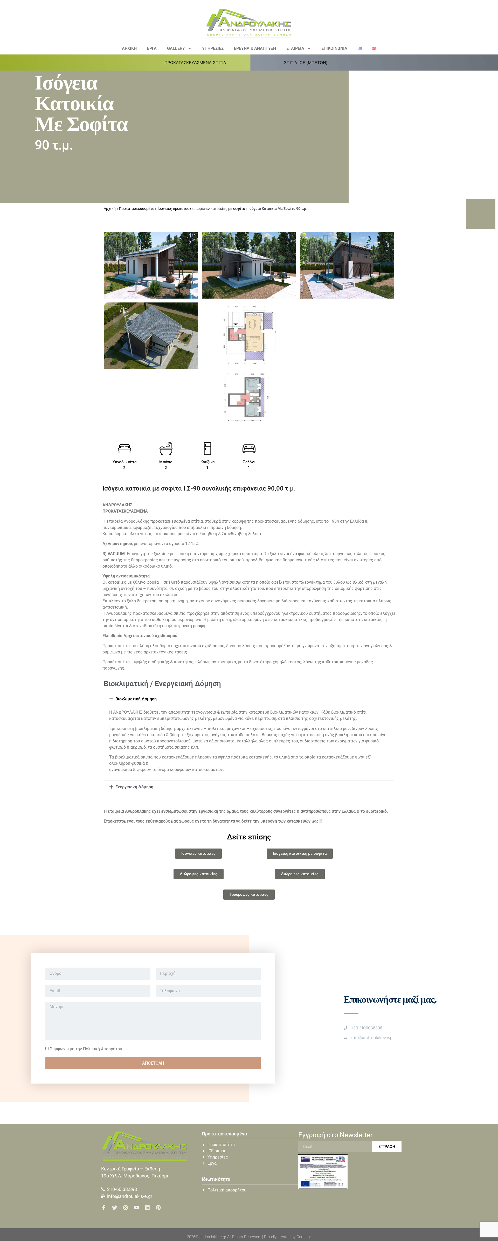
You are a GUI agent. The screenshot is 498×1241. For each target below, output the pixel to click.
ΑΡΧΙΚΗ (129, 48)
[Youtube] (136, 1207)
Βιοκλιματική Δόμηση (136, 699)
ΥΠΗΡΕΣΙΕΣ (213, 48)
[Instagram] (125, 1207)
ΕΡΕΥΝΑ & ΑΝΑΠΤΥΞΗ (255, 48)
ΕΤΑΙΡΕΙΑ (295, 48)
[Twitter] (114, 1207)
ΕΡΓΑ (152, 48)
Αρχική (110, 208)
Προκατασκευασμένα (136, 208)
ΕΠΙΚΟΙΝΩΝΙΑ (334, 48)
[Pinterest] (158, 1207)
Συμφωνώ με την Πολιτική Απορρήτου (86, 1048)
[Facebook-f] (103, 1207)
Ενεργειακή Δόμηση (134, 786)
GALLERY (176, 48)
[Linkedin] (147, 1207)
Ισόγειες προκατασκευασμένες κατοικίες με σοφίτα (201, 208)
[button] (198, 62)
